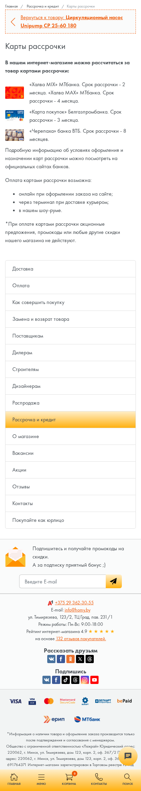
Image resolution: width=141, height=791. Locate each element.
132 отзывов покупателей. (81, 638)
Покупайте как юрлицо (38, 520)
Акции (19, 469)
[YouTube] (94, 680)
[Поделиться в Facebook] (61, 659)
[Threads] (75, 680)
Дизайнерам (26, 386)
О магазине (25, 436)
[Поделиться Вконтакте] (51, 659)
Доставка (22, 268)
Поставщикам (27, 335)
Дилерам (22, 352)
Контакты (22, 503)
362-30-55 (74, 602)
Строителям (25, 369)
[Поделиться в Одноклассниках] (70, 659)
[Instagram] (85, 680)
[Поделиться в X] (80, 659)
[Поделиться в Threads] (90, 659)
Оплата (20, 285)
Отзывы (21, 486)
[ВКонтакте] (46, 680)
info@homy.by (77, 610)
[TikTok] (66, 680)
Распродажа (25, 402)
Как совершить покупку (38, 302)
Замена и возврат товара (40, 318)
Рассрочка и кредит (34, 419)
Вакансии (23, 453)
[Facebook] (56, 680)
